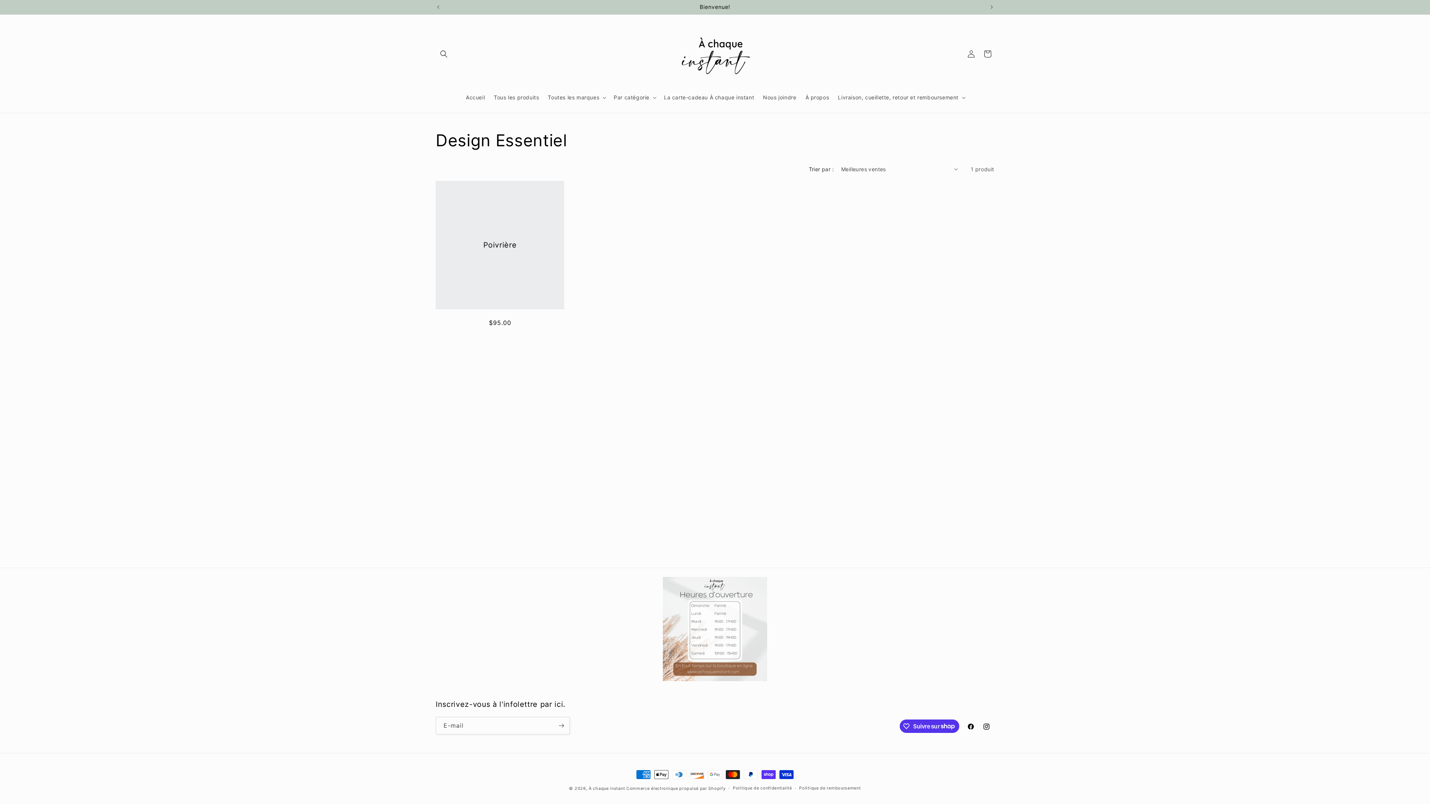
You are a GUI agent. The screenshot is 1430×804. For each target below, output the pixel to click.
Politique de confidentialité (762, 788)
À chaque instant (607, 788)
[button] (444, 54)
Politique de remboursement (830, 788)
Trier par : (821, 169)
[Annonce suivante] (991, 7)
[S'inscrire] (561, 725)
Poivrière (500, 244)
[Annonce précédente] (438, 7)
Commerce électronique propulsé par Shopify (675, 788)
